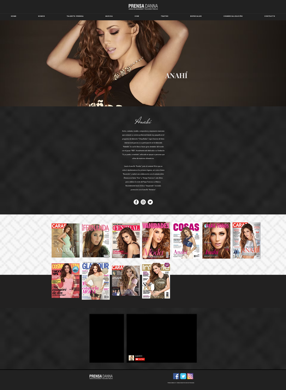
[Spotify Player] (107, 335)
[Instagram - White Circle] (143, 202)
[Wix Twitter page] (183, 376)
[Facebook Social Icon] (176, 376)
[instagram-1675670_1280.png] (190, 376)
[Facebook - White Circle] (136, 202)
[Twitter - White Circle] (150, 202)
